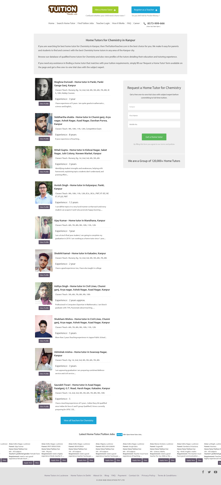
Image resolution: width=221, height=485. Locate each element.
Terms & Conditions (167, 475)
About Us (97, 475)
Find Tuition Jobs (86, 23)
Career (136, 23)
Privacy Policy (148, 475)
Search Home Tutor (66, 23)
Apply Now (25, 463)
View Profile (44, 103)
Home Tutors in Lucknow (56, 475)
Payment (122, 475)
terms (163, 144)
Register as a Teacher (144, 9)
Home (51, 23)
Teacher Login (103, 23)
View (33, 463)
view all (119, 434)
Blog (107, 475)
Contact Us (134, 475)
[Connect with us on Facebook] (203, 474)
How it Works (118, 23)
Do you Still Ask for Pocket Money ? (146, 15)
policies (172, 144)
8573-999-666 (155, 24)
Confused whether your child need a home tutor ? (105, 15)
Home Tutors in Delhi (81, 475)
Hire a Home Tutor (104, 9)
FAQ (129, 23)
